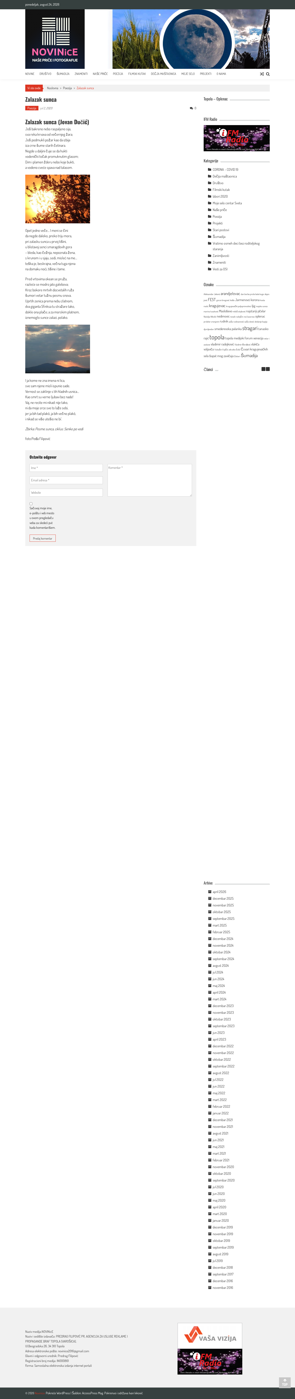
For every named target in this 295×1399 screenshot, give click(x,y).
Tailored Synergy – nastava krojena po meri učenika (230, 509)
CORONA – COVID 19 (225, 169)
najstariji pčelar (256, 311)
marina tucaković (211, 311)
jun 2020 (219, 1193)
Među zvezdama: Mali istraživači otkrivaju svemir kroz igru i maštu (230, 462)
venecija (258, 338)
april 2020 (219, 1207)
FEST (212, 299)
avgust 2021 (220, 1133)
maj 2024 (219, 985)
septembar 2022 (224, 1066)
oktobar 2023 (222, 1019)
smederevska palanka (228, 329)
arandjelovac (230, 293)
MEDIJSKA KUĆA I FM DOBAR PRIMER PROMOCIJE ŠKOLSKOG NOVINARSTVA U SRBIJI (230, 645)
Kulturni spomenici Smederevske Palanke (230, 737)
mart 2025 (220, 925)
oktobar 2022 (222, 1059)
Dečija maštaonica (225, 176)
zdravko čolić (234, 349)
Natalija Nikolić (210, 316)
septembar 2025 (224, 918)
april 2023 (219, 1039)
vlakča (255, 344)
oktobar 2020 (222, 1173)
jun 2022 (219, 1086)
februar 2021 (221, 1160)
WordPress (64, 1393)
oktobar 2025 (222, 912)
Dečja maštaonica (163, 74)
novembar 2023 (223, 1012)
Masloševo (225, 311)
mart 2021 (219, 1153)
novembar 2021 (223, 1126)
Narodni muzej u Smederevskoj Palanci (230, 553)
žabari (237, 356)
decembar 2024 (223, 938)
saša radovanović (236, 321)
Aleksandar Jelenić (212, 294)
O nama (221, 74)
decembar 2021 (223, 1120)
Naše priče (100, 74)
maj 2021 (218, 1146)
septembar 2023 (224, 1026)
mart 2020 (220, 1214)
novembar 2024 (223, 945)
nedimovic (223, 316)
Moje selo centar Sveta (227, 203)
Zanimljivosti (221, 255)
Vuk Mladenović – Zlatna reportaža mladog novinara (230, 869)
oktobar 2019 (221, 1240)
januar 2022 (221, 1113)
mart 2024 (219, 999)
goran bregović (222, 300)
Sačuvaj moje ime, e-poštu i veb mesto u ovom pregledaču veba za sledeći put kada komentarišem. (43, 518)
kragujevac (217, 305)
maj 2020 (219, 1200)
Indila (232, 300)
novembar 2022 (223, 1053)
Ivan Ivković (136, 1393)
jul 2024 (218, 972)
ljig (253, 306)
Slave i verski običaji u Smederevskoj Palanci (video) (230, 823)
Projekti (205, 74)
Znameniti (81, 74)
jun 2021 (218, 1140)
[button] (268, 369)
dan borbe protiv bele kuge (252, 294)
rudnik (224, 321)
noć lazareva (249, 316)
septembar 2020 (224, 1180)
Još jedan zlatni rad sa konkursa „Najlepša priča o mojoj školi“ (230, 693)
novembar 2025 (223, 905)
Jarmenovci (242, 300)
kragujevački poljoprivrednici (238, 306)
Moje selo (188, 74)
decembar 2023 (223, 1006)
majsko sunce (262, 306)
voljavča (209, 349)
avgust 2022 (221, 1073)
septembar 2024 (223, 959)
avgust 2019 (220, 1254)
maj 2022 (219, 1093)
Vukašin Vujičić (221, 349)
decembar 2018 (223, 1267)
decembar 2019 (223, 1227)
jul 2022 (218, 1079)
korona (255, 300)
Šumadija (63, 74)
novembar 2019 (223, 1234)
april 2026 (219, 892)
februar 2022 (221, 1106)
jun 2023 (219, 1032)
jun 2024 (218, 979)
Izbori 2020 (220, 196)
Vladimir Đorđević (243, 344)
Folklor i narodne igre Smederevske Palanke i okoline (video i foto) (230, 596)
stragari (250, 327)
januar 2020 (221, 1220)
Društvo (45, 74)
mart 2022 (220, 1100)
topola (217, 337)
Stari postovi (221, 230)
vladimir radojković (222, 344)
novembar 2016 (223, 1287)
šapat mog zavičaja (221, 356)
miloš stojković (239, 311)
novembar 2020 (223, 1167)
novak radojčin (236, 316)
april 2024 (219, 992)
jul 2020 (218, 1187)
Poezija (118, 74)
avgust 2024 (221, 965)
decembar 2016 (223, 1281)
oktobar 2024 (221, 952)
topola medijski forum (239, 338)
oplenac (260, 316)
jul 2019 (218, 1261)
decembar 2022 (223, 1046)
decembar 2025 (223, 898)
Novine (29, 74)
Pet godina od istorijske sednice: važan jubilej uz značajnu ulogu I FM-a (230, 417)
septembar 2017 (223, 1274)
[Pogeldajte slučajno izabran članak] (262, 74)
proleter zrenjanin (211, 321)
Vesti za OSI (220, 269)
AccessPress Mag (92, 1393)
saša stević (249, 321)
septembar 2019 (223, 1247)
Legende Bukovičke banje (230, 779)
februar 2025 (221, 932)
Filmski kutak (137, 74)
